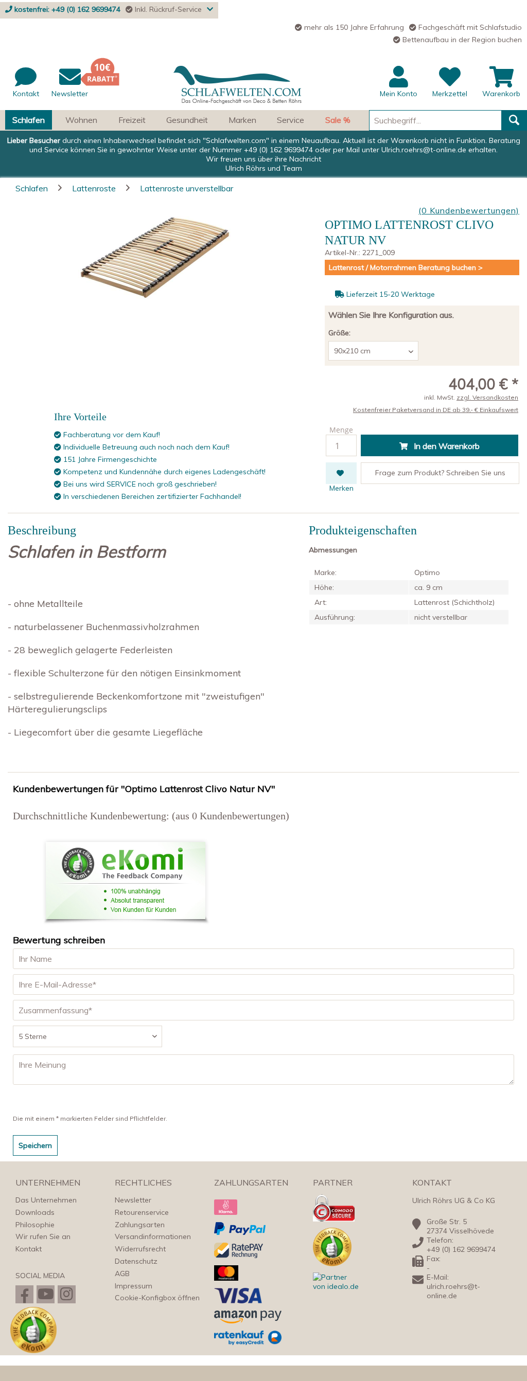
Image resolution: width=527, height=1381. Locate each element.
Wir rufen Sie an (43, 1236)
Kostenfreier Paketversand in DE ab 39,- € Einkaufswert (435, 410)
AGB (122, 1273)
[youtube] (46, 1294)
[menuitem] (263, 88)
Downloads (35, 1212)
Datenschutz (136, 1261)
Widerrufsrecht (140, 1248)
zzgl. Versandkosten (487, 397)
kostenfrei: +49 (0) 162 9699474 (67, 9)
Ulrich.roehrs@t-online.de (423, 149)
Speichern (35, 1145)
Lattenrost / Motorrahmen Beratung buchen (403, 267)
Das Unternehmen (46, 1200)
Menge (341, 430)
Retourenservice (142, 1212)
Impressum (133, 1285)
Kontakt (28, 1248)
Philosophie (35, 1224)
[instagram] (67, 1294)
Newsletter (133, 1200)
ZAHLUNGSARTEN (251, 1182)
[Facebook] (24, 1294)
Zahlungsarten (140, 1224)
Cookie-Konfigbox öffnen (157, 1297)
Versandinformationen (153, 1236)
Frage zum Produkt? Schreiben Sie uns (440, 472)
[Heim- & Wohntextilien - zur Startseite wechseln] (237, 85)
